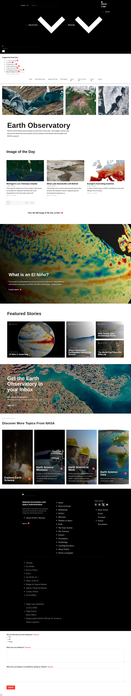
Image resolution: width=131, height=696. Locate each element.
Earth (30, 79)
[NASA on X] (103, 504)
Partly (11, 642)
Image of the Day (53, 79)
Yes (10, 637)
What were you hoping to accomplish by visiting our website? (29, 667)
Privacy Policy (38, 399)
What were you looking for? (18, 647)
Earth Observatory (40, 79)
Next (32, 203)
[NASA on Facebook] (95, 504)
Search (100, 79)
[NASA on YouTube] (107, 504)
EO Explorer (63, 79)
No (9, 639)
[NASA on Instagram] (99, 504)
